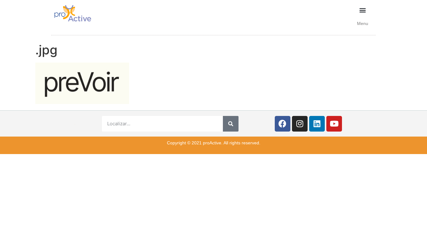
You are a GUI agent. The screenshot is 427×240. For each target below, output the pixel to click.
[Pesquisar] (231, 124)
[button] (363, 10)
